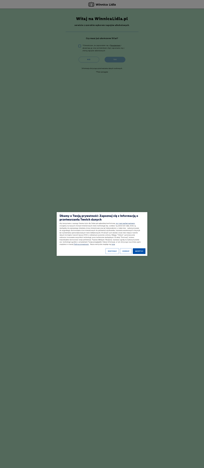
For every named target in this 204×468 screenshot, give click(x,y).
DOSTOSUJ (112, 251)
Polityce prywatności (81, 244)
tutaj (113, 244)
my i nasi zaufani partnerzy (125, 223)
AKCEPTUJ (139, 251)
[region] (102, 234)
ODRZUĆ (125, 251)
